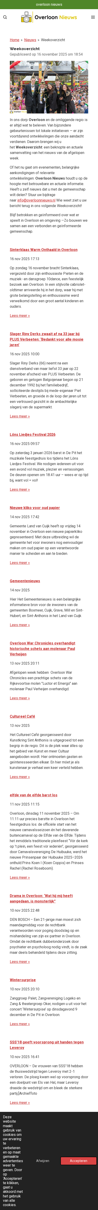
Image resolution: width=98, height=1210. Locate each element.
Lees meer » (20, 315)
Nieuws (30, 40)
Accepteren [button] (78, 1161)
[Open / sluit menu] (93, 17)
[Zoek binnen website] (5, 17)
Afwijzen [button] (42, 1161)
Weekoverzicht (53, 40)
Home (14, 40)
